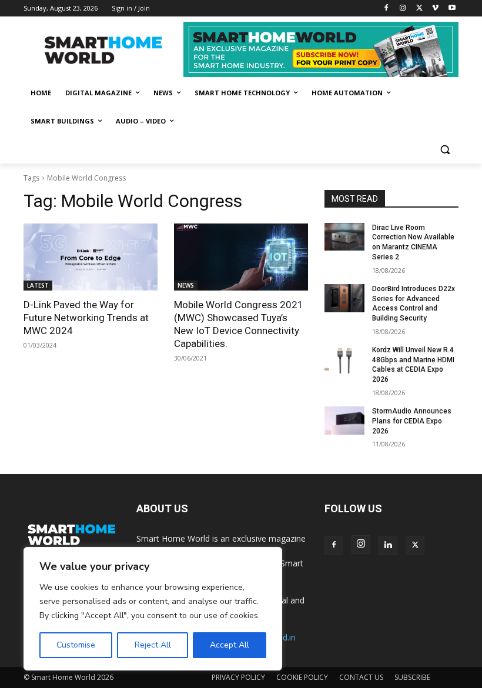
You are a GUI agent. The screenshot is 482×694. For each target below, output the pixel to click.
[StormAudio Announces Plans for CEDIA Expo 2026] (344, 420)
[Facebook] (386, 8)
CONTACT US (361, 677)
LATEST (38, 285)
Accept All (229, 644)
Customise (75, 644)
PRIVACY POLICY (238, 677)
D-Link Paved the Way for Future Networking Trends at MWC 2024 (86, 317)
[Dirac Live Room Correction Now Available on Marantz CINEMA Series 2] (344, 237)
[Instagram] (403, 8)
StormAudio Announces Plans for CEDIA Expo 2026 (411, 421)
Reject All (153, 644)
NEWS (186, 285)
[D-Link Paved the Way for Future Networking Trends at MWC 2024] (91, 257)
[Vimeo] (435, 8)
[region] (153, 608)
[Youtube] (451, 8)
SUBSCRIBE (412, 677)
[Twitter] (419, 8)
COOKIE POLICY (302, 677)
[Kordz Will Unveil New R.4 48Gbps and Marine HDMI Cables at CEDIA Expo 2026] (344, 359)
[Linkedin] (388, 545)
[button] (444, 150)
